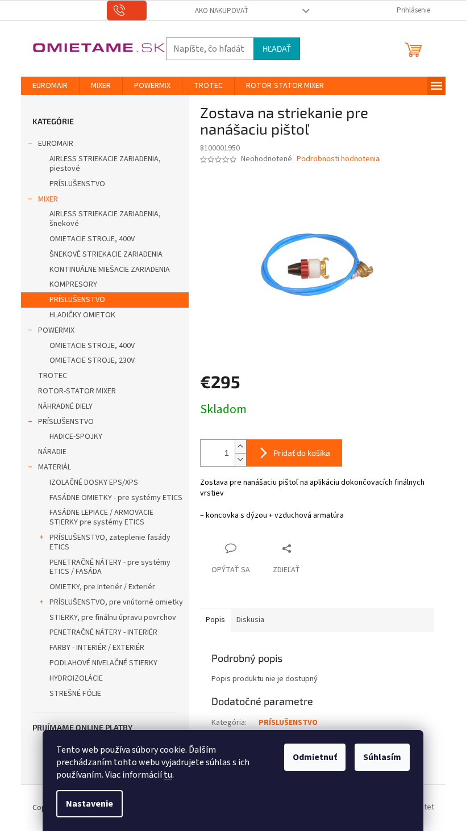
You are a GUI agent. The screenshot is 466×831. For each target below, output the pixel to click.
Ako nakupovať (221, 11)
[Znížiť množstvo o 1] (240, 459)
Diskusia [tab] (250, 620)
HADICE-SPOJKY (75, 436)
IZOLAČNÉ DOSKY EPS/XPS (93, 482)
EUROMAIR (55, 143)
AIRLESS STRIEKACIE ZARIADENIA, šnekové (105, 218)
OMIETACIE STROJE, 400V (92, 239)
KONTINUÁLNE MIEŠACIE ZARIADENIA (109, 269)
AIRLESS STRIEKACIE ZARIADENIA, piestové (105, 163)
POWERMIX (56, 330)
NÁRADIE (52, 452)
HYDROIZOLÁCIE (76, 678)
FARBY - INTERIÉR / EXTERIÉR (96, 647)
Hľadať (277, 48)
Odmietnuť (315, 757)
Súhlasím (382, 757)
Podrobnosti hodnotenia (338, 159)
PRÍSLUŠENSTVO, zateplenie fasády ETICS (109, 542)
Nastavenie (89, 804)
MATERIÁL (54, 467)
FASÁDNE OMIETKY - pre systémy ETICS (115, 497)
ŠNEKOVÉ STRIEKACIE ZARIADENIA (106, 254)
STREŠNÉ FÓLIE (75, 693)
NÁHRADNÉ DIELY (65, 406)
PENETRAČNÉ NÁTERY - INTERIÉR (103, 632)
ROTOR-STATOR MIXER (77, 391)
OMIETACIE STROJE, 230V (92, 360)
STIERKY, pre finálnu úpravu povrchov (112, 617)
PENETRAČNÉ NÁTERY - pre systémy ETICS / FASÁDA (109, 567)
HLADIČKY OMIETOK (82, 315)
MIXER (48, 199)
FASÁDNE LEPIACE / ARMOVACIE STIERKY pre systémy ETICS (101, 517)
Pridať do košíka (301, 453)
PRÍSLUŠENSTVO (77, 184)
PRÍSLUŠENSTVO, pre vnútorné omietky (116, 602)
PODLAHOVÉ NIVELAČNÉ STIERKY (103, 663)
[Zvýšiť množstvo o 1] (240, 446)
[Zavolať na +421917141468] (127, 10)
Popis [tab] (215, 620)
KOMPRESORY (73, 284)
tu (168, 775)
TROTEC (52, 375)
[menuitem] (50, 86)
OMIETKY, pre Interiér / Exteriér (102, 587)
